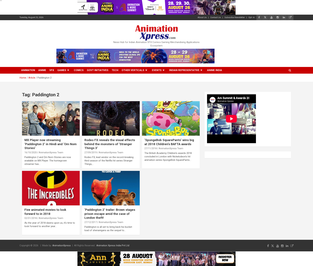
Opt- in (251, 17)
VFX (51, 70)
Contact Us (215, 17)
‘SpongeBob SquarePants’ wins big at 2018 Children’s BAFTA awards (169, 142)
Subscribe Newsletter (234, 17)
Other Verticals (133, 70)
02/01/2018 (30, 218)
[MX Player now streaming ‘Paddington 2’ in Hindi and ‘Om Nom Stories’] (51, 118)
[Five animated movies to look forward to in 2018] (51, 188)
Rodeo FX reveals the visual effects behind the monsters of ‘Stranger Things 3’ (109, 144)
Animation (28, 70)
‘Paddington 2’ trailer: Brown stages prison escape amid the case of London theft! (109, 214)
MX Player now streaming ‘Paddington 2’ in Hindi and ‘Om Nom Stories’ (50, 144)
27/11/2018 (150, 148)
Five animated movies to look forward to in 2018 (45, 212)
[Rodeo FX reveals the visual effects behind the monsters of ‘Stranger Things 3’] (111, 118)
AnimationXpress (61, 245)
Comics (79, 70)
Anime (42, 70)
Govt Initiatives (97, 70)
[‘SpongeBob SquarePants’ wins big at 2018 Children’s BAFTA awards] (171, 118)
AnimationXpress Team (51, 152)
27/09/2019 (90, 152)
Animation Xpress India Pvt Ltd (112, 245)
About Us (202, 17)
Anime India (214, 70)
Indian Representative (184, 70)
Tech (115, 70)
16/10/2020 (30, 152)
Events (157, 70)
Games (61, 70)
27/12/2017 (90, 222)
